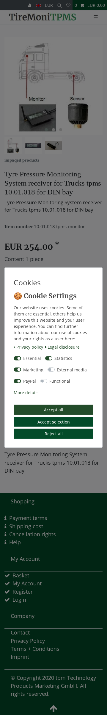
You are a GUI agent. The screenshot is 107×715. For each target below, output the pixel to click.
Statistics (63, 358)
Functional (59, 381)
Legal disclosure (64, 347)
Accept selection (53, 421)
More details (26, 392)
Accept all (53, 410)
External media (72, 369)
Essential (32, 358)
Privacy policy (29, 347)
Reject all (54, 434)
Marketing (33, 369)
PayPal (29, 381)
